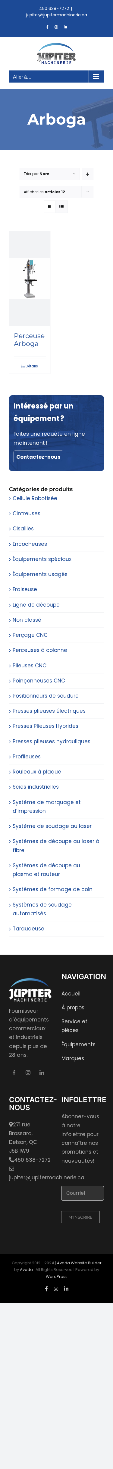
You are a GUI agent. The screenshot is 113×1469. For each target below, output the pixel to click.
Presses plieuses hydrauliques (51, 741)
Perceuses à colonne (40, 650)
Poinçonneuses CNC (39, 680)
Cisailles (23, 528)
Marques (72, 1058)
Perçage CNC (30, 635)
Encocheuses (30, 544)
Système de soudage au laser (52, 826)
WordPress (56, 1276)
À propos (72, 1007)
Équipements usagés (40, 574)
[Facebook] (14, 1072)
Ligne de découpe (36, 604)
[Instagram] (28, 1072)
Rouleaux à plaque (37, 771)
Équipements (78, 1044)
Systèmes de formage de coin (53, 889)
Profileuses (27, 756)
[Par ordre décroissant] (87, 174)
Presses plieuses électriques (49, 711)
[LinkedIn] (42, 1072)
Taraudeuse (28, 928)
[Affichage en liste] (61, 207)
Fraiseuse (25, 589)
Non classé (27, 620)
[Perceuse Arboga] (29, 278)
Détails (32, 366)
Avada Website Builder (79, 1263)
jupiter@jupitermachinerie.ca (56, 15)
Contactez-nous (38, 457)
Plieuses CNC (29, 665)
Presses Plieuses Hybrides (45, 726)
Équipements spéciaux (42, 559)
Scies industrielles (36, 786)
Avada (26, 1269)
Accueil (70, 993)
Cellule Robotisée (35, 498)
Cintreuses (26, 513)
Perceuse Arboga (29, 340)
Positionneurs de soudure (46, 695)
